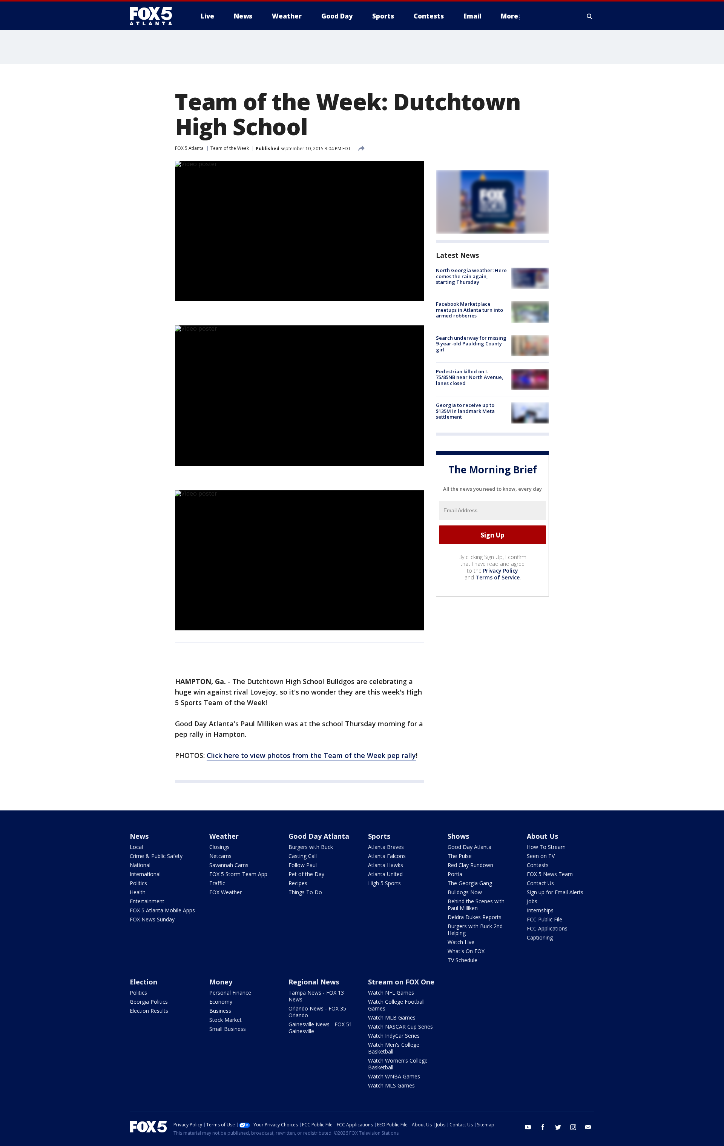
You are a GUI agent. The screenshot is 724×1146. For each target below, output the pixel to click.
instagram (573, 1127)
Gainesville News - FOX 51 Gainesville (320, 1028)
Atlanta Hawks (385, 865)
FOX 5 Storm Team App (238, 874)
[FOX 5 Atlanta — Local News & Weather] (154, 16)
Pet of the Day (306, 874)
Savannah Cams (228, 865)
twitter (558, 1127)
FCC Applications (547, 928)
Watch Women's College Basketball (398, 1064)
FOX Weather (225, 892)
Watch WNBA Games (394, 1076)
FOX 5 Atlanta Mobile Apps (162, 910)
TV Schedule (462, 960)
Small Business (227, 1028)
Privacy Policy (500, 570)
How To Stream (546, 846)
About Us (542, 836)
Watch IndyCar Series (394, 1035)
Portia (455, 874)
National (140, 865)
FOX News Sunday (152, 919)
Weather (224, 836)
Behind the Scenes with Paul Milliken (476, 905)
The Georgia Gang (470, 883)
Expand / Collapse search (589, 16)
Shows (458, 836)
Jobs (532, 901)
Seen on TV (541, 856)
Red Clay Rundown (470, 865)
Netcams (220, 856)
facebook (543, 1127)
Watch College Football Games (396, 1005)
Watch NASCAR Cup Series (400, 1026)
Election (143, 981)
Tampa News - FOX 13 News (316, 996)
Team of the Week (229, 148)
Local (136, 846)
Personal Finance (230, 992)
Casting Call (302, 856)
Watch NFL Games (391, 992)
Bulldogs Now (465, 892)
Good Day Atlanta (318, 836)
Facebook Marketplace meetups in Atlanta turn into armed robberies (469, 309)
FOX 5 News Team (550, 874)
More (509, 16)
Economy (220, 1001)
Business (220, 1010)
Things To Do (305, 892)
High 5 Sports (384, 883)
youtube (528, 1127)
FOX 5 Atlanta (189, 148)
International (145, 874)
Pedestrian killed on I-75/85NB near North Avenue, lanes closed (469, 377)
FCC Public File (544, 919)
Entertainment (147, 901)
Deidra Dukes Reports (475, 917)
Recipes (297, 883)
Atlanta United (385, 874)
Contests (538, 865)
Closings (219, 846)
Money (220, 981)
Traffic (217, 883)
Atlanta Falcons (387, 856)
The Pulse (460, 856)
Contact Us (540, 883)
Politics (138, 883)
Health (138, 892)
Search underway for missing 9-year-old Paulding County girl (471, 343)
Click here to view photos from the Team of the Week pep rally (311, 755)
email (588, 1127)
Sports (379, 836)
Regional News (313, 981)
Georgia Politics (149, 1001)
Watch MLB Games (392, 1017)
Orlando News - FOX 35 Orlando (317, 1012)
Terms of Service (498, 577)
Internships (540, 910)
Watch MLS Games (391, 1085)
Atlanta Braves (386, 846)
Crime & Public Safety (156, 856)
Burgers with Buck (310, 846)
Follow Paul (302, 865)
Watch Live (461, 942)
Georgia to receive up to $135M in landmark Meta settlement (465, 411)
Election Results (149, 1010)
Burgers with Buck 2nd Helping (475, 930)
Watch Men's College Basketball (393, 1048)
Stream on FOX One (401, 981)
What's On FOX (466, 951)
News (139, 836)
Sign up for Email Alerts (555, 892)
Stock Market (225, 1019)
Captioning (540, 937)
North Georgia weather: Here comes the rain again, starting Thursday (471, 276)
